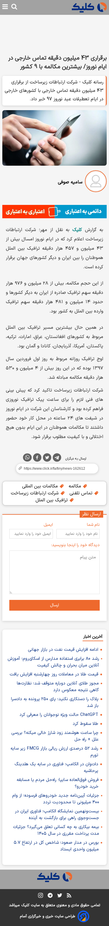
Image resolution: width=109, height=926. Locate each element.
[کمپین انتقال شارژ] (54, 211)
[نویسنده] (96, 182)
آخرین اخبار (92, 637)
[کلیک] (89, 7)
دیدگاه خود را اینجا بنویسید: (75, 545)
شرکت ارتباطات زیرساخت (35, 493)
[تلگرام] (57, 458)
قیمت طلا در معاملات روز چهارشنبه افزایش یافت (54, 674)
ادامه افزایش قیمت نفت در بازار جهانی (63, 649)
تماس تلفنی (81, 493)
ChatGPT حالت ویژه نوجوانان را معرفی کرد (58, 715)
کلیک (25, 905)
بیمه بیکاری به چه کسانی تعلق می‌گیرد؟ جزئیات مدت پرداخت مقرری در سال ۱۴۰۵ (56, 830)
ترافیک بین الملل (52, 500)
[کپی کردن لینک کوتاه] (54, 468)
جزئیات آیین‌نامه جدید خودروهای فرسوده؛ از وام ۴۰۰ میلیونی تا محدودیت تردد (55, 799)
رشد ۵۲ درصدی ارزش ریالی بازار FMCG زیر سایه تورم (54, 752)
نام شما (93, 525)
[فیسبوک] (37, 458)
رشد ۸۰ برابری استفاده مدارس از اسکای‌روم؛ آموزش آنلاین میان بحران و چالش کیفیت (53, 662)
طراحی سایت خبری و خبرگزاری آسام (47, 916)
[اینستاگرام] (40, 896)
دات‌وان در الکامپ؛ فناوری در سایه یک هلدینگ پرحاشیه (56, 767)
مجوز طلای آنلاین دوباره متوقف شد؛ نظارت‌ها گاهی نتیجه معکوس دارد (58, 686)
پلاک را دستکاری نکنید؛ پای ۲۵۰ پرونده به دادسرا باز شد (55, 702)
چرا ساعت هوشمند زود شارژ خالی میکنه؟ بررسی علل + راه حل (55, 736)
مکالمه (76, 486)
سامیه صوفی (70, 182)
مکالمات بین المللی (40, 486)
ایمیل (48, 525)
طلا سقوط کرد (85, 724)
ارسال (54, 605)
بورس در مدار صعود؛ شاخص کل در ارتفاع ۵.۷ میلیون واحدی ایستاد (56, 846)
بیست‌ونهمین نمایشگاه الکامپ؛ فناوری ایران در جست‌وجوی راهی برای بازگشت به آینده (57, 814)
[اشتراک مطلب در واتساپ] (27, 457)
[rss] (69, 896)
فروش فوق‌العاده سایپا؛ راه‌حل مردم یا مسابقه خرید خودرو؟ (58, 783)
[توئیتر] (47, 458)
